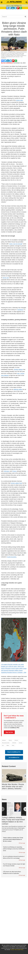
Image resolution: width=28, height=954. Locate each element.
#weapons (4, 740)
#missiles (20, 742)
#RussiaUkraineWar (5, 742)
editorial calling (17, 389)
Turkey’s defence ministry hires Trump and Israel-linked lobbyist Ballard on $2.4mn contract (13, 820)
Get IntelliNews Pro (14, 757)
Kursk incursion (11, 557)
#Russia (10, 740)
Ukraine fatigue (18, 369)
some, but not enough (15, 244)
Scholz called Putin (16, 483)
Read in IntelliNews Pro (14, 752)
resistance (20, 309)
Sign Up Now (9, 732)
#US (3, 745)
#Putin (13, 745)
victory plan (19, 100)
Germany (6, 471)
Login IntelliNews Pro (16, 5)
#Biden (8, 745)
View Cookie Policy (18, 949)
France (14, 471)
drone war (6, 277)
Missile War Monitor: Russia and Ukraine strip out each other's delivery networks (13, 786)
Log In (8, 5)
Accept (12, 949)
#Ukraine (16, 740)
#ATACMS (14, 742)
